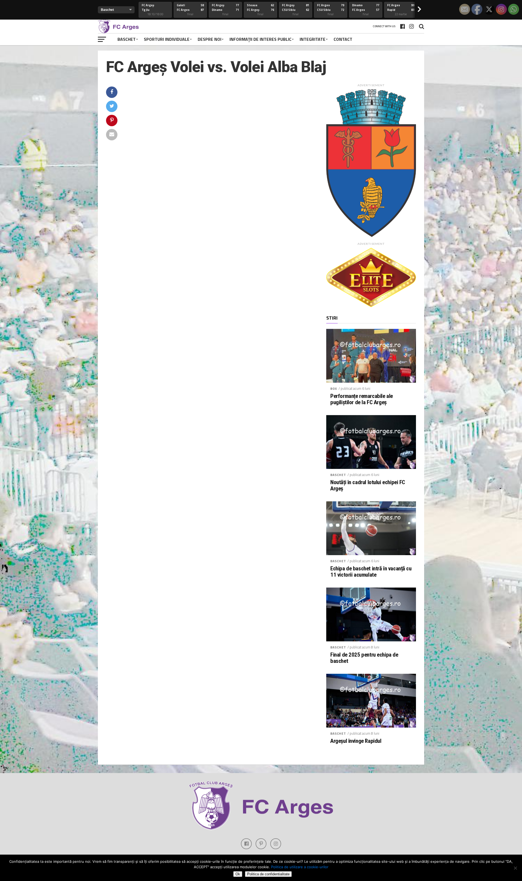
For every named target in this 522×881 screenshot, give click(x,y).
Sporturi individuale (166, 39)
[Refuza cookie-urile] (515, 868)
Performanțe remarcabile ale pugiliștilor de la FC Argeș (361, 399)
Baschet (126, 39)
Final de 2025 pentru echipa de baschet (364, 658)
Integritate (312, 39)
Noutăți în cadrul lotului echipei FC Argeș (367, 485)
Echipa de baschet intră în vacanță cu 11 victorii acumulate (371, 571)
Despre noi (209, 39)
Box (333, 388)
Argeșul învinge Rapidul (355, 741)
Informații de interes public (260, 39)
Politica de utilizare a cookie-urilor (299, 867)
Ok (237, 874)
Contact (343, 39)
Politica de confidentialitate (268, 874)
